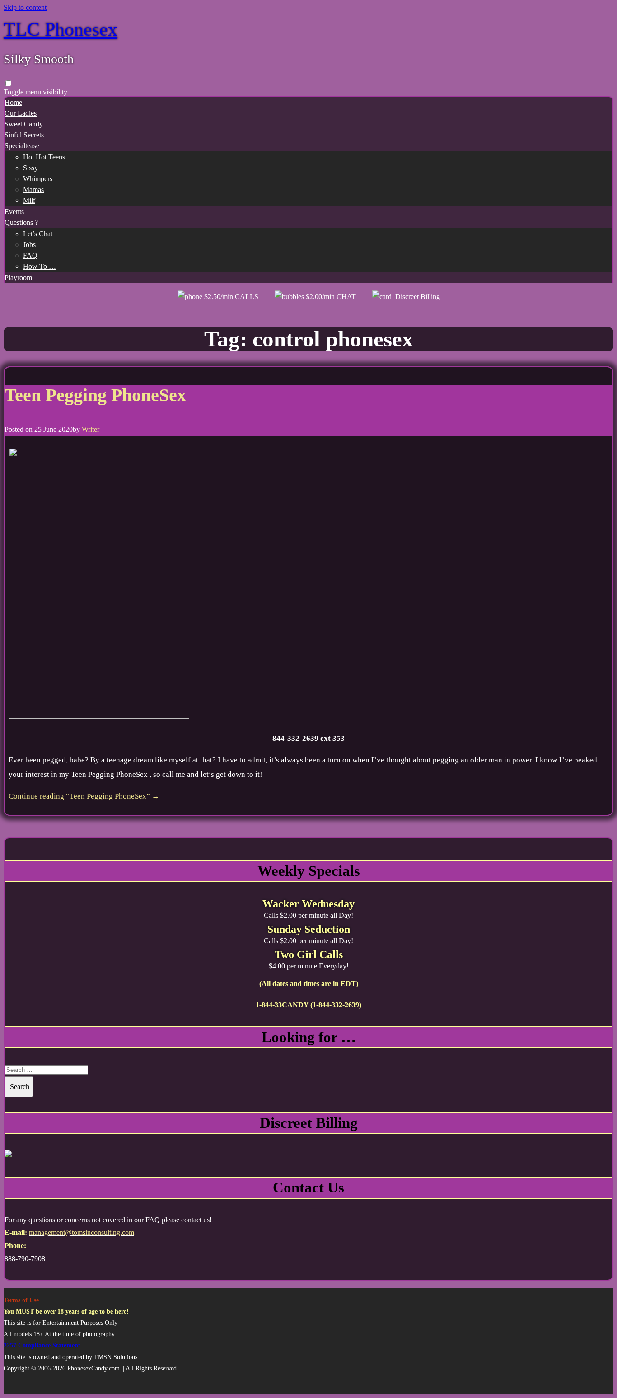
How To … (39, 266)
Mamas (33, 189)
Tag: (308, 339)
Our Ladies (21, 113)
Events (14, 211)
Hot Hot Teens (44, 157)
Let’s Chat (37, 234)
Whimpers (37, 178)
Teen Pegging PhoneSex (95, 395)
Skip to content (25, 7)
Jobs (29, 244)
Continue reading (84, 796)
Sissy (30, 168)
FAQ (30, 255)
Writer (90, 429)
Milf (29, 200)
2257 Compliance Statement (42, 1345)
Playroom (18, 277)
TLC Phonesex (60, 29)
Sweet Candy (24, 124)
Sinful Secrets (24, 135)
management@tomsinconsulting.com (81, 1232)
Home (13, 102)
